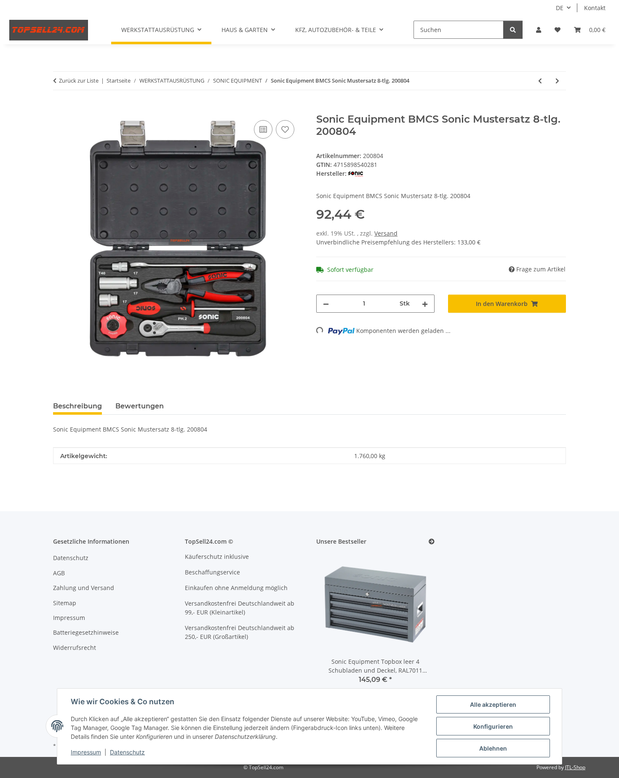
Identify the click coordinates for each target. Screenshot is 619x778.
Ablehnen (493, 748)
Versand (386, 233)
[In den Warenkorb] (60, 108)
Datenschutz (127, 752)
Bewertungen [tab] (139, 406)
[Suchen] (513, 30)
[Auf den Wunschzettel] (285, 129)
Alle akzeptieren (493, 704)
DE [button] (559, 8)
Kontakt (595, 8)
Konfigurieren (493, 726)
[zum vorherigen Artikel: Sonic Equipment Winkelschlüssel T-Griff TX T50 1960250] (540, 81)
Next (414, 623)
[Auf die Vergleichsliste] (263, 129)
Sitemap (64, 603)
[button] (538, 29)
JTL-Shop (575, 767)
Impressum (86, 752)
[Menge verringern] (326, 303)
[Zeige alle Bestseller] (432, 541)
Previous (337, 623)
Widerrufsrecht (74, 648)
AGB (59, 573)
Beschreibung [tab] (77, 406)
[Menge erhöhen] (425, 303)
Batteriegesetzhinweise (86, 632)
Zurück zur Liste (79, 80)
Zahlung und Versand (83, 588)
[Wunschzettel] (557, 29)
